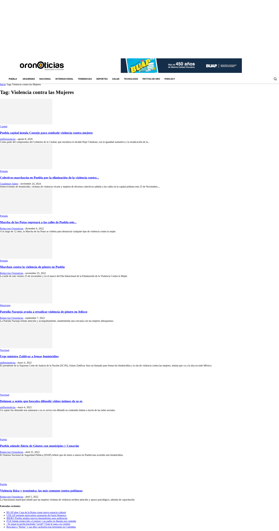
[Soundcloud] (264, 51)
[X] (272, 51)
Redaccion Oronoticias (11, 228)
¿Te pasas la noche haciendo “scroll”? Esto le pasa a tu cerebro (38, 524)
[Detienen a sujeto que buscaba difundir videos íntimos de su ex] (26, 392)
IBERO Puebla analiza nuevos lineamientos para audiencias (36, 518)
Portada (4, 171)
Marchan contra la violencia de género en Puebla (32, 267)
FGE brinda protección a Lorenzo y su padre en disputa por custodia (41, 521)
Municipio (5, 305)
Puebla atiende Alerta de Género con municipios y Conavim (39, 445)
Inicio (3, 84)
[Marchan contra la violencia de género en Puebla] (26, 257)
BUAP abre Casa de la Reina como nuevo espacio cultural (36, 512)
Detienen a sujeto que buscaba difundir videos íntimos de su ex (41, 401)
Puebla (3, 439)
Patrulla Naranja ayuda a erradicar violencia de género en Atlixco (43, 311)
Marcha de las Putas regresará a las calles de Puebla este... (38, 222)
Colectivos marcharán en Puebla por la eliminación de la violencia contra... (49, 177)
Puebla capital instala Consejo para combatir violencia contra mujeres (46, 132)
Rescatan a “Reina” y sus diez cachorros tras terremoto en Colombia (41, 527)
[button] (275, 79)
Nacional (4, 350)
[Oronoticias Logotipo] (42, 65)
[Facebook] (255, 51)
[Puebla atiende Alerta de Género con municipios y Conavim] (26, 436)
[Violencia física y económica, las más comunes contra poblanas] (26, 481)
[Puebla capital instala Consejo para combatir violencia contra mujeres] (26, 123)
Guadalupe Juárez (9, 183)
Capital (3, 126)
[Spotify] (268, 51)
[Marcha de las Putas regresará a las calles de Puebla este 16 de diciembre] (26, 213)
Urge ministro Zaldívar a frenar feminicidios (29, 356)
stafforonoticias (8, 139)
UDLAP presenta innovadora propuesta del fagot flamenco (36, 515)
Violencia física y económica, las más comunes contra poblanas (41, 490)
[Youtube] (277, 51)
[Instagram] (259, 51)
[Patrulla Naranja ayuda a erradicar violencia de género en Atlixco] (26, 302)
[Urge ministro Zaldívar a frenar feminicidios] (26, 347)
